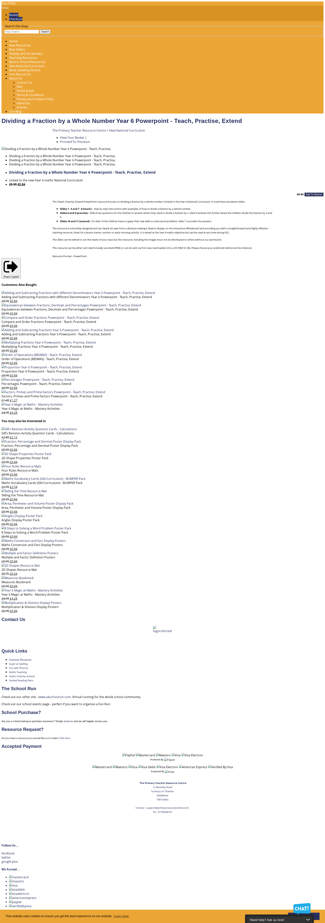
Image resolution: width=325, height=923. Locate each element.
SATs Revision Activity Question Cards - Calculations (38, 433)
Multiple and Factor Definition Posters (28, 557)
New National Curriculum (27, 66)
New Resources (20, 45)
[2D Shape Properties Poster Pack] (26, 454)
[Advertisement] (162, 826)
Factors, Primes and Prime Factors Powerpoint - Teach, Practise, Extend (52, 396)
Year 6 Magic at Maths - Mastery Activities (31, 409)
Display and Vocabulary (25, 53)
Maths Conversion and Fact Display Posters (32, 545)
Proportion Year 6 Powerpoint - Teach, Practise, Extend (40, 371)
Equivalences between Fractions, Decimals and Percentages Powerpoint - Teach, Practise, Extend (70, 309)
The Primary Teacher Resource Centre (79, 130)
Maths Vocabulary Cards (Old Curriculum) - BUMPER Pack (42, 483)
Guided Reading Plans (21, 680)
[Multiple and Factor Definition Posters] (30, 553)
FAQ (19, 87)
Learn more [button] (121, 916)
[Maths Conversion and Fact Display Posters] (34, 541)
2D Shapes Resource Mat (19, 570)
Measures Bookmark (16, 582)
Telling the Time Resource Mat (23, 495)
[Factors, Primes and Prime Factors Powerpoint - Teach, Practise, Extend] (53, 392)
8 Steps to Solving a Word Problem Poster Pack (35, 532)
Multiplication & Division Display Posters (30, 607)
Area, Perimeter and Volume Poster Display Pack (36, 508)
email (67, 721)
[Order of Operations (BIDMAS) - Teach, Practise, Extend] (42, 355)
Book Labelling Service (24, 70)
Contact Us (24, 82)
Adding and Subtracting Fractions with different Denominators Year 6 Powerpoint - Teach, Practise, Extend (77, 297)
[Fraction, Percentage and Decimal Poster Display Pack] (41, 441)
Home (13, 41)
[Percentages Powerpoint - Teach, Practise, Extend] (38, 380)
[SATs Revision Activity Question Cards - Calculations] (39, 429)
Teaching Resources (23, 58)
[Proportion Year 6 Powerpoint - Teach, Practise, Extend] (42, 367)
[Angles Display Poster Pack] (22, 516)
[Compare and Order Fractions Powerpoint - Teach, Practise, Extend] (50, 318)
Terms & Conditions (30, 95)
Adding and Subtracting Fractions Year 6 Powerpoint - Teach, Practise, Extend (56, 334)
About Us (15, 78)
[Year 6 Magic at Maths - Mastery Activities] (32, 404)
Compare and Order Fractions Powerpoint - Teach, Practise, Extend (49, 322)
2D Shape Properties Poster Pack (25, 458)
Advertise (23, 103)
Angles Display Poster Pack (20, 520)
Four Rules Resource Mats (20, 470)
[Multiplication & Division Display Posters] (32, 603)
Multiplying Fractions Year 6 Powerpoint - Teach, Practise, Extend (47, 347)
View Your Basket (72, 138)
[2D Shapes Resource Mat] (21, 565)
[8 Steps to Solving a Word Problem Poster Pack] (36, 528)
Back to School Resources (27, 62)
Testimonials (25, 91)
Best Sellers (17, 49)
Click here (64, 738)
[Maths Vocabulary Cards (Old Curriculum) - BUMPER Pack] (43, 479)
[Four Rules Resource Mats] (21, 466)
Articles (22, 107)
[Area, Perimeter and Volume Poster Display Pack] (37, 503)
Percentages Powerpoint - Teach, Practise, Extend (36, 384)
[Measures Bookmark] (18, 578)
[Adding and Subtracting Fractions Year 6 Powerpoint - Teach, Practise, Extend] (58, 330)
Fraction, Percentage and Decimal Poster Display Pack (40, 446)
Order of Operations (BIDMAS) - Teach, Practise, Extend (40, 359)
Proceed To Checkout (75, 142)
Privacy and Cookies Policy (35, 99)
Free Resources (20, 74)
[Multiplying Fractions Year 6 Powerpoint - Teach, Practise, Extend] (49, 342)
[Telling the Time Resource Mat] (24, 491)
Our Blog (15, 111)
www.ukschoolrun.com (54, 697)
